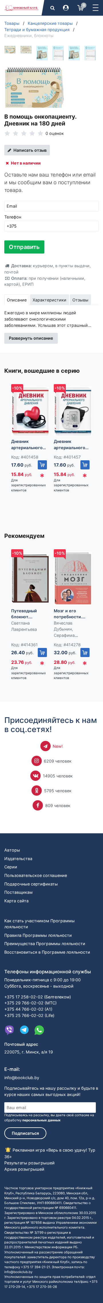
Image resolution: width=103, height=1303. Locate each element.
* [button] (42, 477)
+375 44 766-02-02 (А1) (28, 1009)
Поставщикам (18, 892)
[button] (95, 7)
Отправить (24, 247)
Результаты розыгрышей (29, 1162)
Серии (10, 866)
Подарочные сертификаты (31, 883)
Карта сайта (16, 900)
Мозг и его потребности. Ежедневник (68, 614)
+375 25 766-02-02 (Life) (29, 1015)
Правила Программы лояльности (38, 935)
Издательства (18, 858)
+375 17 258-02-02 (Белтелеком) (37, 996)
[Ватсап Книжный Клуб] (39, 1030)
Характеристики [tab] (49, 299)
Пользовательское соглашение (35, 875)
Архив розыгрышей (24, 1169)
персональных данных (41, 1120)
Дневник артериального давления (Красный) (27, 445)
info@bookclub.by (21, 1077)
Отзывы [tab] (80, 299)
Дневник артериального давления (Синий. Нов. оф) (72, 445)
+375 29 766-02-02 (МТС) (30, 1002)
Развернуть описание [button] (31, 338)
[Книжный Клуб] (21, 7)
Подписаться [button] (25, 1133)
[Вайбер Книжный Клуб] (9, 1030)
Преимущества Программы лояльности (44, 943)
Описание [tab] (17, 299)
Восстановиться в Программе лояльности (47, 952)
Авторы (12, 850)
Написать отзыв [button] (29, 150)
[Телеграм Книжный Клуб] (24, 1030)
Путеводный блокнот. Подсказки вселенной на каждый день (25, 614)
